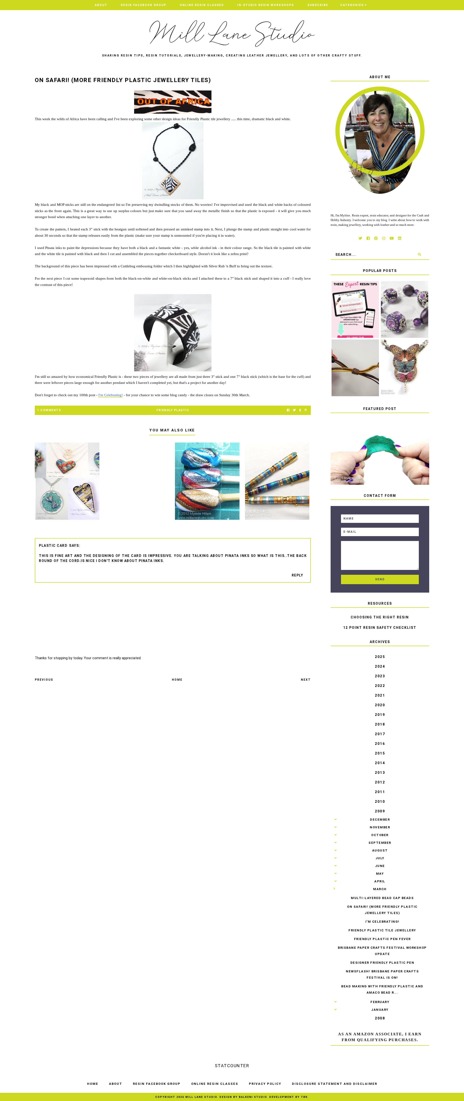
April (379, 881)
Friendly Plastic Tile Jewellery (382, 930)
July (380, 858)
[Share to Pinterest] (305, 410)
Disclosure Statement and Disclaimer (334, 1084)
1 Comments (49, 410)
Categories (352, 5)
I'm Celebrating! (110, 395)
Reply (297, 575)
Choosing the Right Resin (380, 617)
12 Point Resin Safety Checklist (379, 628)
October (380, 835)
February (379, 1002)
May (380, 873)
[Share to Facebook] (288, 410)
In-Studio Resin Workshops (265, 5)
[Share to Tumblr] (300, 410)
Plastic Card (53, 545)
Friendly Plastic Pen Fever (382, 939)
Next (306, 679)
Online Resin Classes (202, 5)
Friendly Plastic (172, 410)
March (380, 889)
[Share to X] (294, 410)
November (380, 827)
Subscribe (317, 5)
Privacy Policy (265, 1084)
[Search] (419, 254)
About (101, 5)
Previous (44, 679)
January (380, 1009)
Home (177, 679)
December (380, 819)
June (380, 866)
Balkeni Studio (253, 1097)
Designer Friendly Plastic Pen (382, 962)
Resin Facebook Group (143, 5)
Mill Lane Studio (201, 1097)
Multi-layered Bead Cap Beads (382, 898)
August (380, 850)
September (380, 843)
